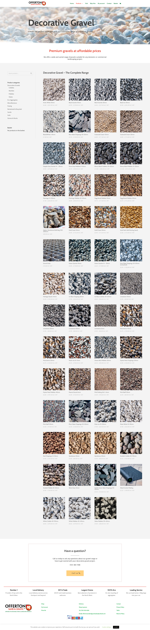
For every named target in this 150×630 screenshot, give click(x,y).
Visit (86, 3)
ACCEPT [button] (116, 627)
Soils (9, 115)
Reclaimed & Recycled (14, 109)
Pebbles (11, 94)
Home (72, 3)
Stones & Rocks (12, 118)
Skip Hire (92, 3)
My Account (44, 607)
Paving (9, 106)
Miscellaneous (12, 103)
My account (101, 3)
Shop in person (83, 607)
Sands (9, 112)
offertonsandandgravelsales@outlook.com (94, 613)
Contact (109, 3)
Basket (116, 3)
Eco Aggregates (12, 100)
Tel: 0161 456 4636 (84, 610)
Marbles (11, 91)
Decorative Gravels (13, 85)
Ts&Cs (118, 610)
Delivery (81, 604)
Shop (42, 604)
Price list (43, 610)
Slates (11, 97)
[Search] (31, 73)
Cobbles (11, 88)
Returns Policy (120, 613)
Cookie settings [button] (106, 627)
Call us (75, 573)
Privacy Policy (120, 607)
